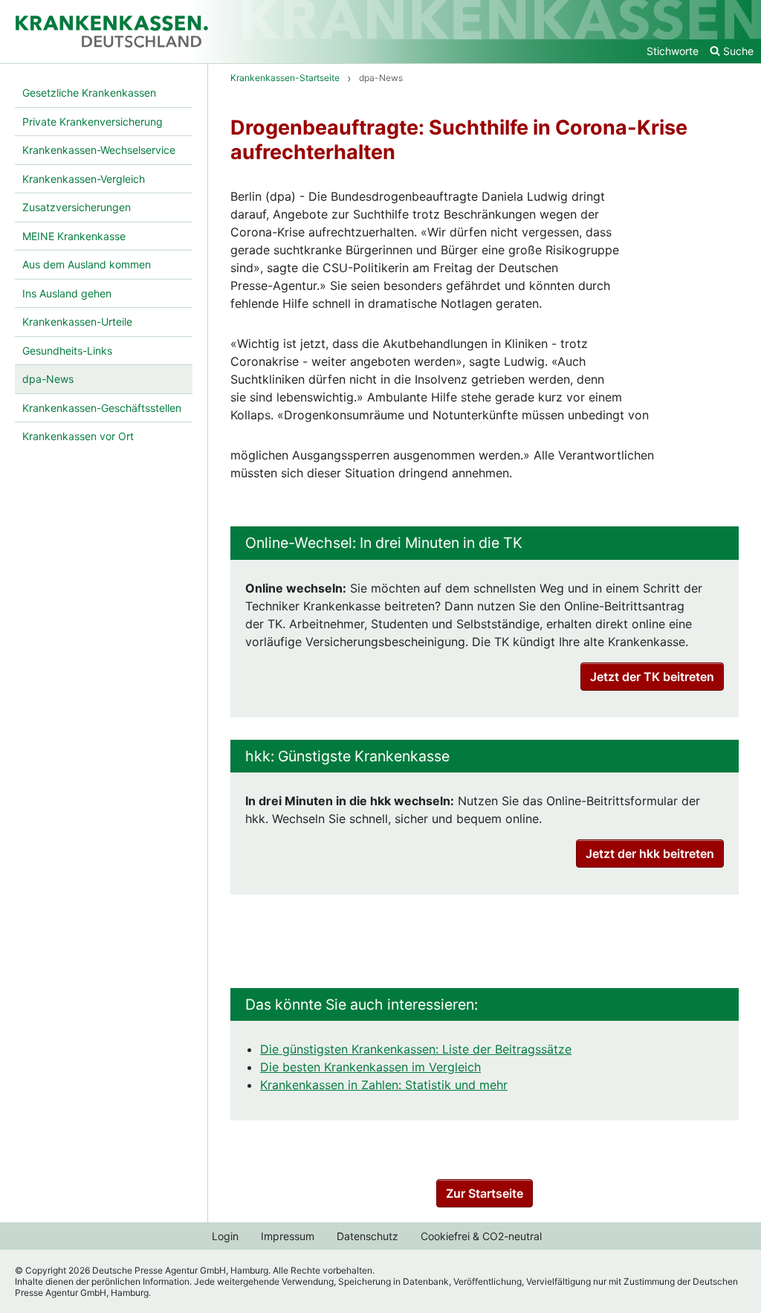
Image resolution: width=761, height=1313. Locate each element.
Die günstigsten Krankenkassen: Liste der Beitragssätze (415, 1049)
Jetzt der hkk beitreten (650, 853)
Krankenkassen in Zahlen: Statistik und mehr (384, 1084)
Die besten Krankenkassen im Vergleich (370, 1066)
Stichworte (673, 51)
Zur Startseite (484, 1193)
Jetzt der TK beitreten (652, 676)
